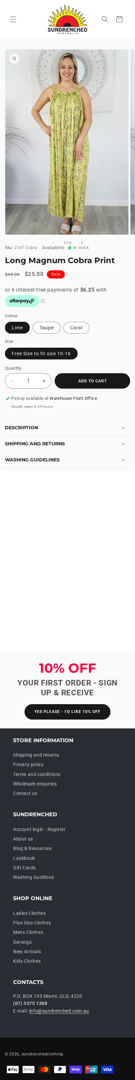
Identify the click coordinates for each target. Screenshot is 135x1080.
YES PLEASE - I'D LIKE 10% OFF (67, 711)
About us (23, 838)
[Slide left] (53, 242)
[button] (13, 19)
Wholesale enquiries (35, 783)
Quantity (13, 368)
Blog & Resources (32, 848)
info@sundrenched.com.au (59, 1010)
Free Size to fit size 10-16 (41, 353)
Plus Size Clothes (32, 922)
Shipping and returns (36, 755)
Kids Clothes (27, 961)
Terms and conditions (37, 774)
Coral (76, 327)
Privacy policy (28, 764)
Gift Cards (24, 867)
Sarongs (22, 942)
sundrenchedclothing (42, 1054)
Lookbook (24, 858)
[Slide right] (82, 242)
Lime (17, 327)
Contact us (25, 793)
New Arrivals (27, 951)
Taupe (47, 327)
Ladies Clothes (29, 913)
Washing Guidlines (33, 877)
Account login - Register (39, 829)
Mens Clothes (28, 932)
